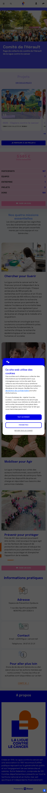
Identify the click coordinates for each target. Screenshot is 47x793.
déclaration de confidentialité (17, 391)
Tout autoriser (23, 417)
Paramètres (23, 425)
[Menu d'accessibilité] (44, 790)
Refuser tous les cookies (23, 430)
